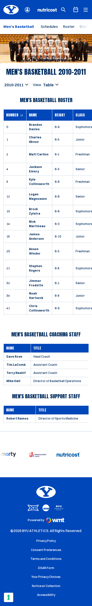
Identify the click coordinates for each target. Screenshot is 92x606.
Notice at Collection (46, 586)
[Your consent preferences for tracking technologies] (8, 597)
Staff (83, 26)
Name (33, 115)
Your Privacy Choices (46, 577)
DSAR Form (46, 568)
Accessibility (46, 595)
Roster (68, 26)
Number (12, 115)
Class (80, 115)
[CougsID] (27, 10)
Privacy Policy (46, 541)
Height (60, 115)
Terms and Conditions (46, 559)
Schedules (49, 26)
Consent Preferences (46, 550)
